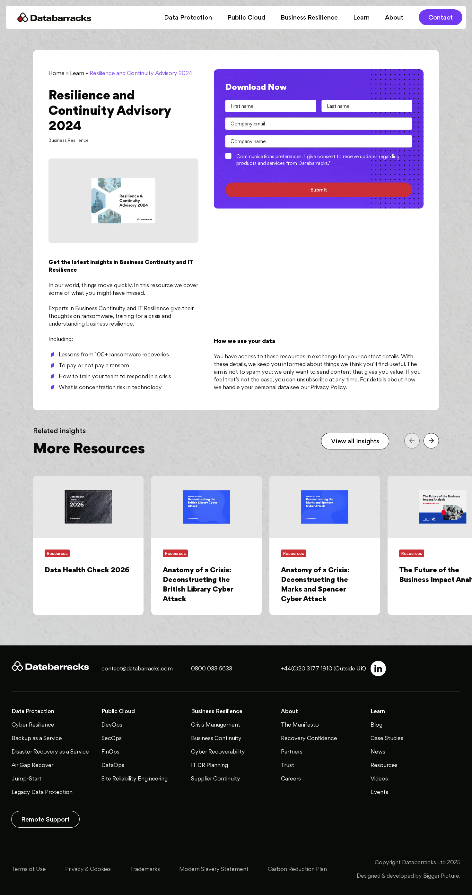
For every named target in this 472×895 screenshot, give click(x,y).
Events (379, 791)
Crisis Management (215, 724)
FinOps (110, 751)
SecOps (111, 738)
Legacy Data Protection (42, 791)
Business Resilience (309, 17)
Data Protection (188, 17)
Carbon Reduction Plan (297, 868)
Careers (291, 778)
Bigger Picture (441, 875)
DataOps (112, 765)
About (394, 17)
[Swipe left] (412, 440)
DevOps (111, 724)
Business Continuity (216, 738)
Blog (376, 724)
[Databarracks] (54, 17)
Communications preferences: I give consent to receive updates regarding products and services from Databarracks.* (317, 159)
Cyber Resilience (33, 724)
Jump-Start (26, 778)
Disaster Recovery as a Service (50, 751)
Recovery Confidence (309, 738)
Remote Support (45, 819)
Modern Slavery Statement (214, 868)
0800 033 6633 (211, 668)
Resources (384, 765)
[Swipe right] (431, 440)
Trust (287, 765)
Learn (361, 17)
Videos (379, 778)
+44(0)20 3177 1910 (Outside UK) (323, 668)
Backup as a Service (37, 738)
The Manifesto (300, 724)
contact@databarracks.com (137, 668)
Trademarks (145, 868)
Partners (291, 751)
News (378, 751)
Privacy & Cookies (88, 868)
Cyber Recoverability (218, 751)
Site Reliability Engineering (134, 778)
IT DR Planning (209, 765)
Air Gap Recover (32, 765)
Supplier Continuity (215, 778)
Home (56, 73)
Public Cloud (246, 17)
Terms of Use (29, 868)
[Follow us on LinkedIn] (378, 668)
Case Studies (387, 738)
